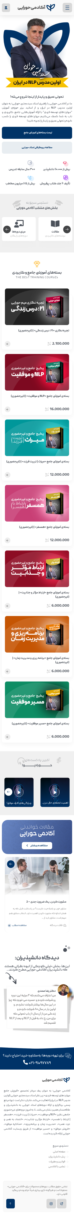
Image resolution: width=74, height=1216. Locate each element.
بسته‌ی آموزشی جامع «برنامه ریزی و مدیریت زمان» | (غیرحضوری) (40, 660)
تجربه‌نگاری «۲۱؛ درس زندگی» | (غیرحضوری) (43, 331)
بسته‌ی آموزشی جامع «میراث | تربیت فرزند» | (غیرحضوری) (37, 462)
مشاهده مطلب (19, 925)
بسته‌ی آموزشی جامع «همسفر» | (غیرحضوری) (44, 527)
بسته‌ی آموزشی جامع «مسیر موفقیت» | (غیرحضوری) (40, 724)
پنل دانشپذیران (57, 1157)
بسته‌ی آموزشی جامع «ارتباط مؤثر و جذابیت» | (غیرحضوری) (44, 595)
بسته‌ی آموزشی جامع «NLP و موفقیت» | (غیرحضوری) (40, 396)
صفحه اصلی (59, 1152)
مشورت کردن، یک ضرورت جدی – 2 (46, 902)
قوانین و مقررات (57, 1162)
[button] (7, 229)
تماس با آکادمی (56, 1167)
